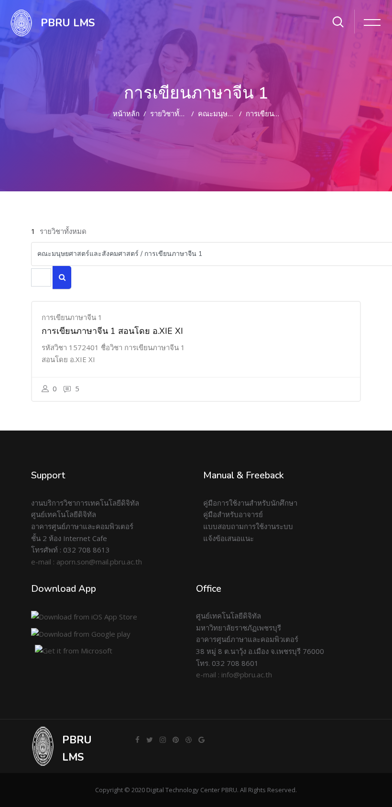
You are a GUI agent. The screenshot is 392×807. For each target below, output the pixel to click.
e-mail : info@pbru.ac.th (234, 674)
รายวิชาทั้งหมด (173, 113)
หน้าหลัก (126, 113)
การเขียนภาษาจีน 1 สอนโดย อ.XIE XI (112, 331)
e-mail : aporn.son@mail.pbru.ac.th (86, 561)
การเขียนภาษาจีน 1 (276, 113)
